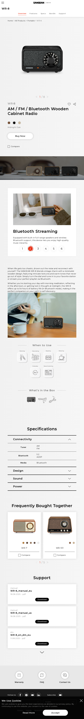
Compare (15, 146)
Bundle (52, 14)
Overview (22, 14)
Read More (29, 712)
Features (33, 14)
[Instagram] (26, 695)
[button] (36, 97)
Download (42, 599)
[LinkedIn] (38, 695)
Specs (43, 14)
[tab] (42, 439)
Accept (55, 712)
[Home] (42, 3)
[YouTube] (32, 695)
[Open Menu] (2, 2)
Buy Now (20, 136)
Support (62, 14)
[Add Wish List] (69, 104)
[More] (42, 652)
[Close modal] (81, 700)
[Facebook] (20, 695)
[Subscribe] (60, 695)
